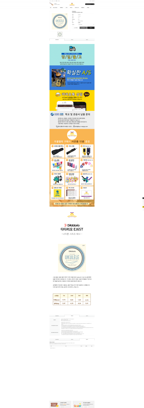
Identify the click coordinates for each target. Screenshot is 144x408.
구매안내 (72, 39)
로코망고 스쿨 (76, 7)
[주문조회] (143, 201)
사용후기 (87, 39)
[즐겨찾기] (143, 205)
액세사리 (71, 7)
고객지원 (88, 7)
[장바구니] (143, 199)
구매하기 (91, 27)
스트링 (66, 7)
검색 (93, 4)
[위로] (143, 208)
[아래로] (143, 210)
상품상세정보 (57, 39)
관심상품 (76, 27)
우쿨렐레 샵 (61, 7)
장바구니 (84, 27)
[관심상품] (143, 202)
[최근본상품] (143, 204)
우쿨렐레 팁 (82, 7)
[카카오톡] (143, 207)
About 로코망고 (55, 7)
